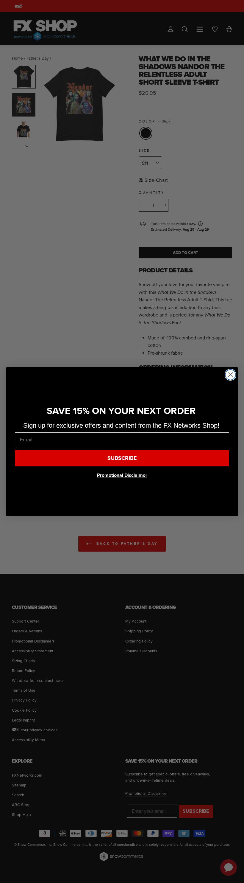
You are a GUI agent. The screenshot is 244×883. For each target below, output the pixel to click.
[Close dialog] (230, 375)
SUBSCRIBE (122, 458)
